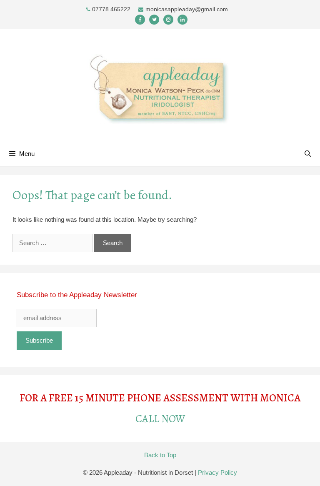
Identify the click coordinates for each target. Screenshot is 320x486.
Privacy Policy (217, 472)
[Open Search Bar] (307, 153)
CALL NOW (160, 419)
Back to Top (160, 454)
